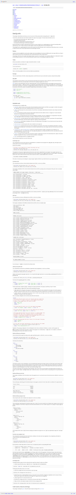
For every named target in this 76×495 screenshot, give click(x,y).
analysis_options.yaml (17, 18)
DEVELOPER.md (16, 23)
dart (14, 5)
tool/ (15, 14)
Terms (12, 493)
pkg (42, 5)
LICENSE (15, 25)
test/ (15, 13)
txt (71, 493)
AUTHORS (15, 19)
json (74, 493)
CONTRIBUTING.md (17, 21)
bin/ (14, 10)
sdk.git (16, 5)
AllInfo (14, 83)
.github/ (15, 9)
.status (15, 16)
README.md (16, 27)
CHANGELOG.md (17, 20)
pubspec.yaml (16, 26)
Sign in (74, 1)
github (23, 488)
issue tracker (42, 488)
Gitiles (6, 493)
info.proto (15, 24)
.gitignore (15, 15)
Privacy (9, 493)
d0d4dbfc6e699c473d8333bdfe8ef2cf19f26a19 (29, 5)
